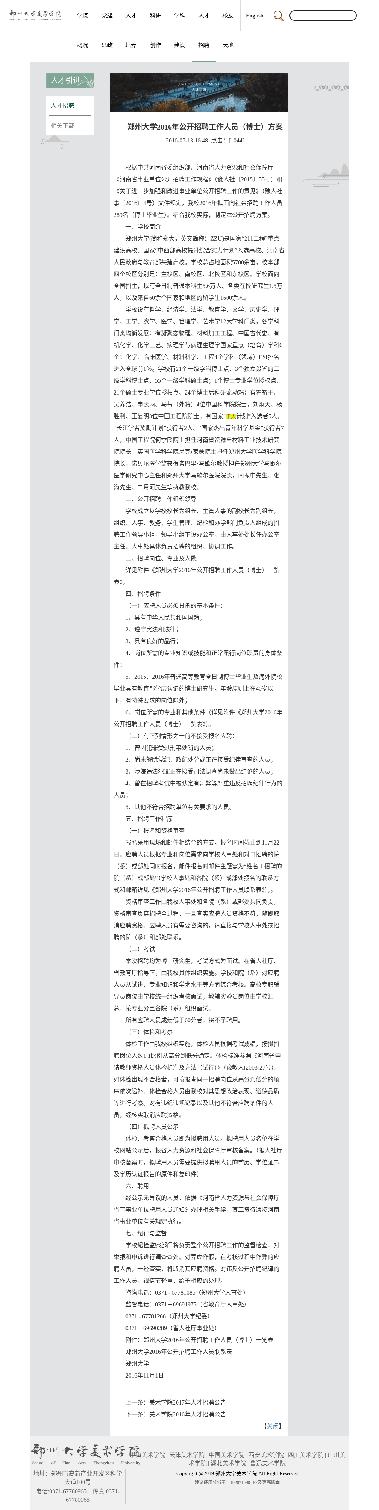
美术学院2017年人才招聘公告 (187, 1402)
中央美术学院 (147, 1455)
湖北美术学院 (228, 1463)
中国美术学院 (226, 1455)
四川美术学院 (305, 1455)
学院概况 (82, 30)
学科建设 (179, 30)
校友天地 (228, 30)
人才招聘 (203, 30)
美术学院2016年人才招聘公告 (187, 1414)
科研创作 (155, 30)
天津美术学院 (187, 1455)
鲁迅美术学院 (268, 1463)
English (255, 16)
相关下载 (62, 126)
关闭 (273, 1426)
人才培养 (131, 30)
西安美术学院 (266, 1455)
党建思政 (107, 30)
